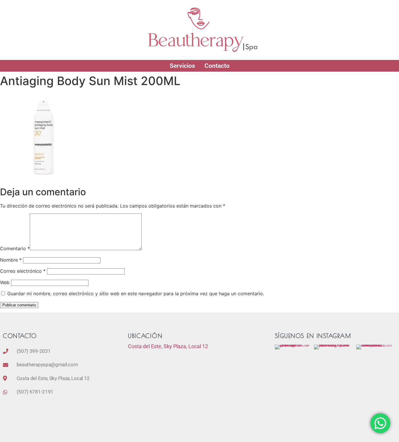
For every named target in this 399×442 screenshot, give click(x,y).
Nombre (11, 260)
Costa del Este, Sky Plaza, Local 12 (168, 346)
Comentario (15, 248)
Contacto (217, 65)
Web (5, 282)
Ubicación (145, 335)
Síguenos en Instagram (313, 335)
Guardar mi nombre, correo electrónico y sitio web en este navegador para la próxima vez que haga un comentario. (135, 293)
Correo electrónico (23, 271)
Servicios (182, 65)
